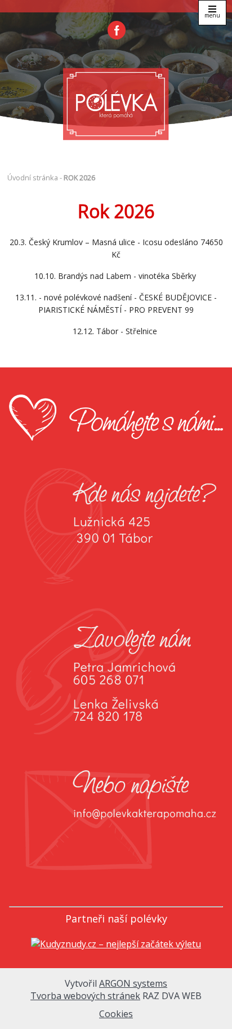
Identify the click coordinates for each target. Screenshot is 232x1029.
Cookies (116, 1014)
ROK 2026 (79, 177)
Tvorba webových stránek (85, 996)
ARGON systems (133, 983)
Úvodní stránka (32, 177)
